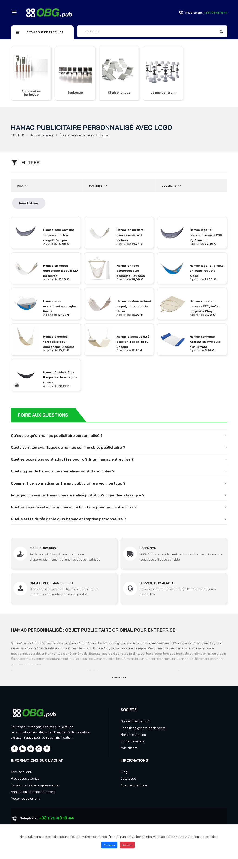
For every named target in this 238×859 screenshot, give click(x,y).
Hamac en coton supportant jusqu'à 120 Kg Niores (60, 270)
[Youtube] (30, 748)
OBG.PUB (17, 135)
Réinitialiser (28, 203)
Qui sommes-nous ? (135, 721)
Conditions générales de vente (143, 728)
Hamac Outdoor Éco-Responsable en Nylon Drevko (60, 377)
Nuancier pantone (134, 785)
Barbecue (75, 92)
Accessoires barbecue (31, 93)
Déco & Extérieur (42, 135)
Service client (21, 772)
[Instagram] (38, 748)
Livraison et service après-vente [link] (34, 785)
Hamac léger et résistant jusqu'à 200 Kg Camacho (206, 235)
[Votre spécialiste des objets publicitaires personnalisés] (49, 12)
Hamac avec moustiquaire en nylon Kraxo (60, 306)
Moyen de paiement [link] (25, 798)
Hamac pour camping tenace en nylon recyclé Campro (59, 235)
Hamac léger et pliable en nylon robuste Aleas (207, 270)
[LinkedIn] (22, 748)
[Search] (221, 32)
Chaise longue (119, 92)
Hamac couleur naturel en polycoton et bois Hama (133, 306)
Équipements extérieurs (77, 135)
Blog (124, 772)
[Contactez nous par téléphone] (181, 12)
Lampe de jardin (162, 92)
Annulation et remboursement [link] (33, 792)
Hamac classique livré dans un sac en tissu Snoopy (132, 342)
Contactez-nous (133, 741)
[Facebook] (14, 748)
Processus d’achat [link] (25, 778)
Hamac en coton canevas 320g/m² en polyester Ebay (205, 306)
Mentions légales (133, 734)
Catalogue (128, 778)
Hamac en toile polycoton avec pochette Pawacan (130, 270)
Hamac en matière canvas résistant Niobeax (130, 235)
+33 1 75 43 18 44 (56, 817)
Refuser (127, 845)
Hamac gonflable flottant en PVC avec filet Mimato (205, 342)
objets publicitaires (59, 727)
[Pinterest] (46, 748)
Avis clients (129, 748)
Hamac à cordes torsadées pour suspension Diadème (58, 342)
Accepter (109, 845)
